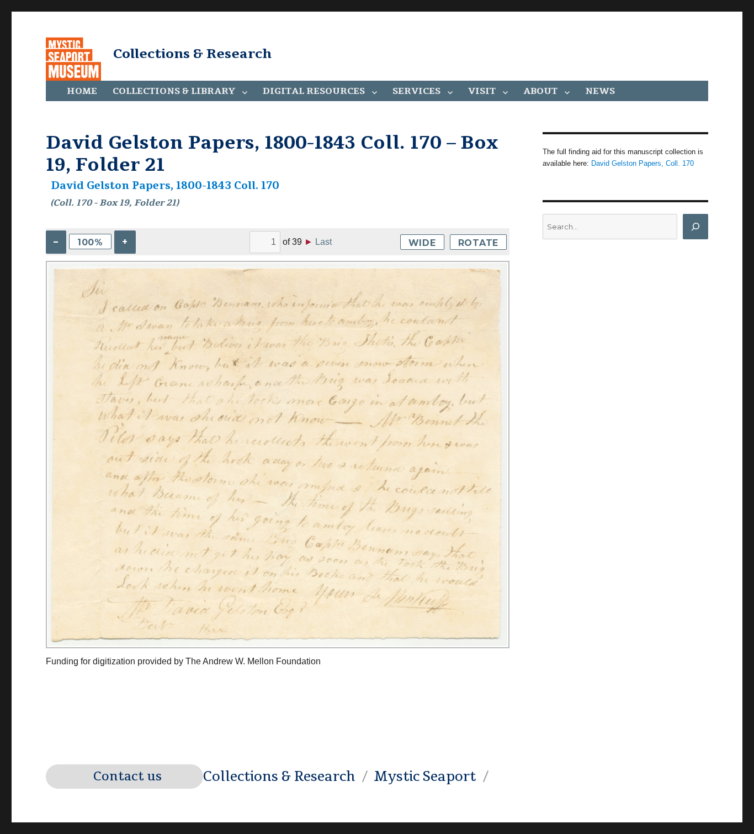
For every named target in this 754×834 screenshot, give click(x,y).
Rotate (478, 243)
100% (90, 242)
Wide (422, 243)
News (600, 91)
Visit (482, 91)
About (540, 91)
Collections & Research (192, 53)
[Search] (695, 226)
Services (416, 91)
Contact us (127, 776)
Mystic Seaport (425, 776)
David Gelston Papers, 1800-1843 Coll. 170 (165, 186)
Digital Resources (314, 91)
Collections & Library (174, 91)
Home (82, 91)
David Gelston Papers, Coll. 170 (642, 163)
